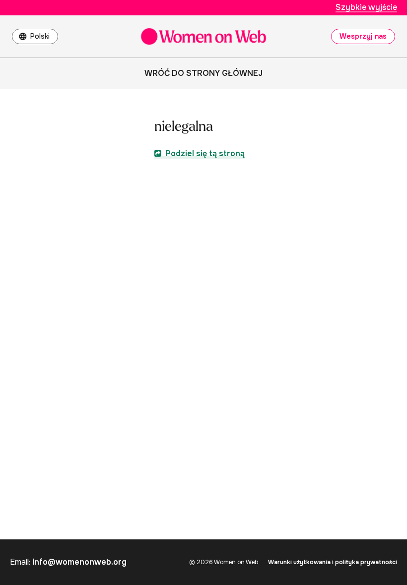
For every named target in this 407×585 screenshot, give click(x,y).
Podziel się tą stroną (204, 153)
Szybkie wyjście (366, 7)
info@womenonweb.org (79, 562)
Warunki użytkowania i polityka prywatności (332, 562)
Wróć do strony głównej (203, 73)
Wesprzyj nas (363, 36)
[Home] (203, 36)
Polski (40, 36)
